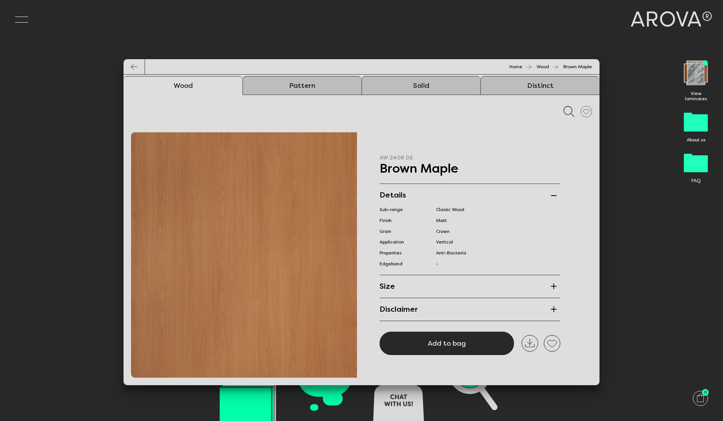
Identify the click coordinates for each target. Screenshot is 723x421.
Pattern (302, 85)
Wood (543, 66)
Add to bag (447, 343)
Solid (421, 85)
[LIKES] (586, 111)
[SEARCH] (569, 111)
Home (515, 66)
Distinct (540, 85)
